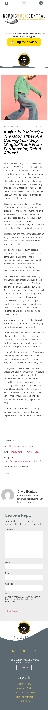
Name (8, 563)
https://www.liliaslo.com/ (21, 446)
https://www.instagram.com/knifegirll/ (22, 461)
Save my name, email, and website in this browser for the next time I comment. (22, 599)
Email (8, 573)
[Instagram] (35, 651)
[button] (24, 3)
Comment (10, 530)
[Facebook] (13, 651)
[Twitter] (24, 651)
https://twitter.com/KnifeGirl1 (25, 452)
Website (9, 584)
